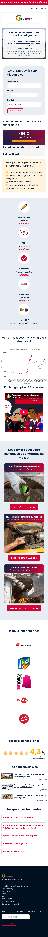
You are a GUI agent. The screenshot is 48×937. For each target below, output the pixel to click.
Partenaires (7, 899)
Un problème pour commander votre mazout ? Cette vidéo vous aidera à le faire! (24, 826)
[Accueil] (24, 17)
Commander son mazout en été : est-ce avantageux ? (30, 796)
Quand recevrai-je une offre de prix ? (20, 835)
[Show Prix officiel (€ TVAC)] (35, 349)
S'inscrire (9, 923)
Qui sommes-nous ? (10, 904)
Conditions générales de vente (15, 886)
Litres (10, 90)
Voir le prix (15, 110)
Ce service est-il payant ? (15, 843)
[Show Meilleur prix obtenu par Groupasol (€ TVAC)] (17, 349)
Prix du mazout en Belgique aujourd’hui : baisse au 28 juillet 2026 (30, 786)
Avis (3, 896)
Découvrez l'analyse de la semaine (24, 141)
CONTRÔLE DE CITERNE (24, 507)
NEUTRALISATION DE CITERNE (24, 608)
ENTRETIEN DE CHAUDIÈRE (24, 557)
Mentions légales (9, 888)
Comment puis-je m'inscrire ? (16, 851)
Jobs (4, 894)
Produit (11, 100)
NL (45, 8)
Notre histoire (8, 901)
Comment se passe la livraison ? (18, 817)
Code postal (13, 81)
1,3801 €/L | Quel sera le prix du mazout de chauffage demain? (29, 775)
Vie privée (6, 891)
